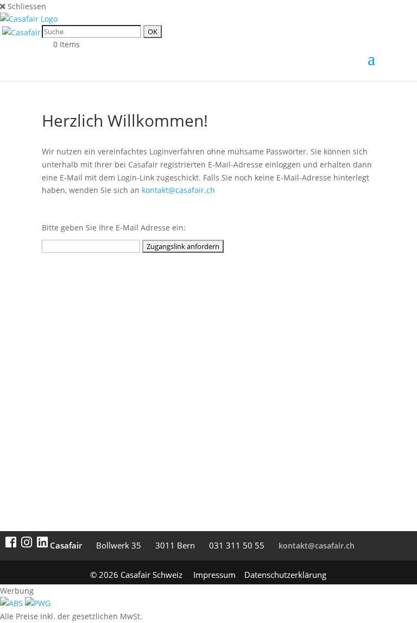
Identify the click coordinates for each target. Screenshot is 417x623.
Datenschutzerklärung (285, 574)
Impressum (214, 574)
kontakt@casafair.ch (178, 190)
